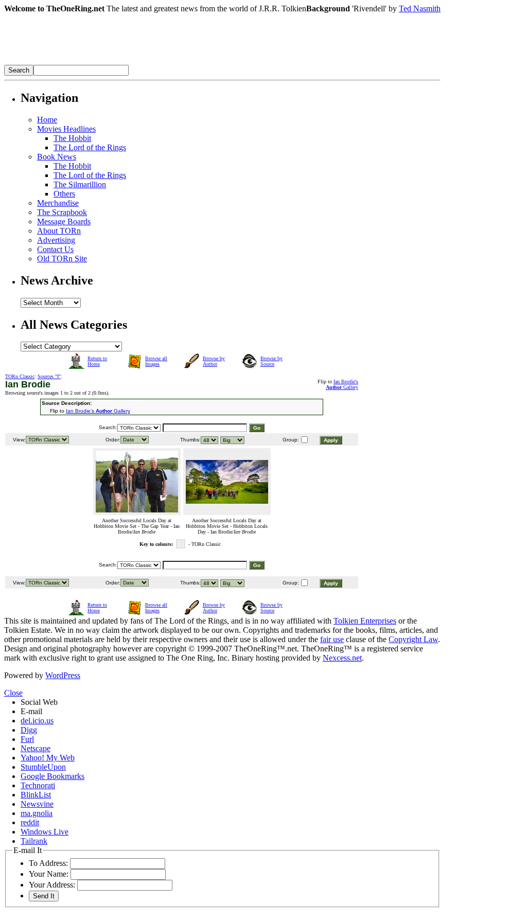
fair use (332, 639)
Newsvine (37, 804)
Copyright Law (413, 639)
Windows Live (44, 831)
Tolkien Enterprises (364, 620)
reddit (30, 822)
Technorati (38, 785)
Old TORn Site (62, 258)
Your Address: (52, 884)
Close (13, 692)
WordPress (62, 675)
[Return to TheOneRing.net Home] (158, 62)
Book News (56, 156)
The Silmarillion (80, 184)
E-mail (31, 711)
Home (47, 119)
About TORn (59, 230)
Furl (27, 739)
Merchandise (58, 203)
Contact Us (55, 249)
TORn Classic (19, 376)
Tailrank (34, 841)
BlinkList (36, 794)
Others (64, 193)
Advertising (56, 240)
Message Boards (64, 221)
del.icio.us (37, 720)
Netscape (35, 748)
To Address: (48, 863)
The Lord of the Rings (90, 147)
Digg (29, 729)
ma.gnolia (36, 813)
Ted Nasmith (420, 8)
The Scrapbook (62, 212)
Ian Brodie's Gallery (342, 384)
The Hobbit (72, 138)
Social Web (39, 702)
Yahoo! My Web (48, 757)
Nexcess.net (342, 657)
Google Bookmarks (52, 776)
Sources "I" (49, 376)
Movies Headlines (66, 129)
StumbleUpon (43, 767)
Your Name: (48, 874)
